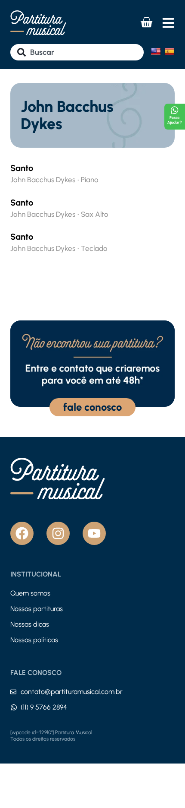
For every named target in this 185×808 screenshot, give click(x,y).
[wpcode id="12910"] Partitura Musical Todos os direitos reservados (51, 735)
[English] (156, 51)
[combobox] (77, 52)
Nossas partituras (36, 609)
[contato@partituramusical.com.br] (13, 692)
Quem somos (30, 593)
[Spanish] (169, 51)
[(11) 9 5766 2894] (13, 707)
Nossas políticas (34, 640)
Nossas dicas (29, 624)
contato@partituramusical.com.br (72, 692)
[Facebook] (22, 533)
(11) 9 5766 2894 (44, 707)
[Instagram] (58, 533)
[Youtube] (94, 533)
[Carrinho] (146, 22)
